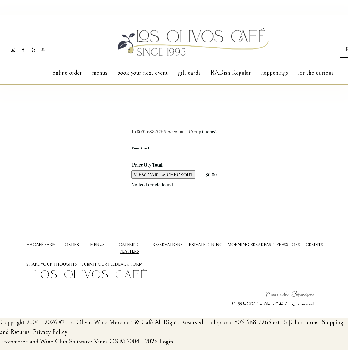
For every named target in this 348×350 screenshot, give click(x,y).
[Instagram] (13, 50)
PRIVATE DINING (206, 244)
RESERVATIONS (168, 244)
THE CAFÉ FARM (40, 244)
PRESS (282, 244)
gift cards (189, 72)
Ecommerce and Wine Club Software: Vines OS (59, 341)
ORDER (72, 244)
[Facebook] (23, 50)
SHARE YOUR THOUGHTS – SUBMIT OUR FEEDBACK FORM (84, 264)
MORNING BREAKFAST (251, 244)
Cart (193, 131)
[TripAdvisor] (43, 50)
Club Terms (304, 322)
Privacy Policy (50, 332)
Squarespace (302, 293)
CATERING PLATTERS (129, 248)
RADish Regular (230, 72)
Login (166, 341)
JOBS (295, 244)
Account (175, 131)
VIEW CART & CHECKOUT (163, 174)
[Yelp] (33, 50)
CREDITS (314, 244)
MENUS (97, 244)
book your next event (142, 72)
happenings (274, 72)
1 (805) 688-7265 (148, 131)
